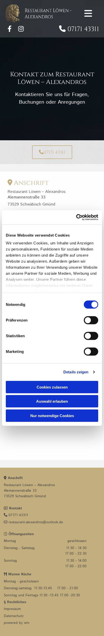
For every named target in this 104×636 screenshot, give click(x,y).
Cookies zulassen (52, 387)
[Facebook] (9, 28)
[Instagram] (21, 28)
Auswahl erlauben (52, 401)
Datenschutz (14, 616)
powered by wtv (17, 622)
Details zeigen (75, 372)
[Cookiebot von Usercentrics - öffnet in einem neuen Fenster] (76, 217)
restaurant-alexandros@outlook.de (33, 522)
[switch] (91, 320)
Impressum (12, 608)
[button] (52, 152)
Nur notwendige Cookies (52, 415)
